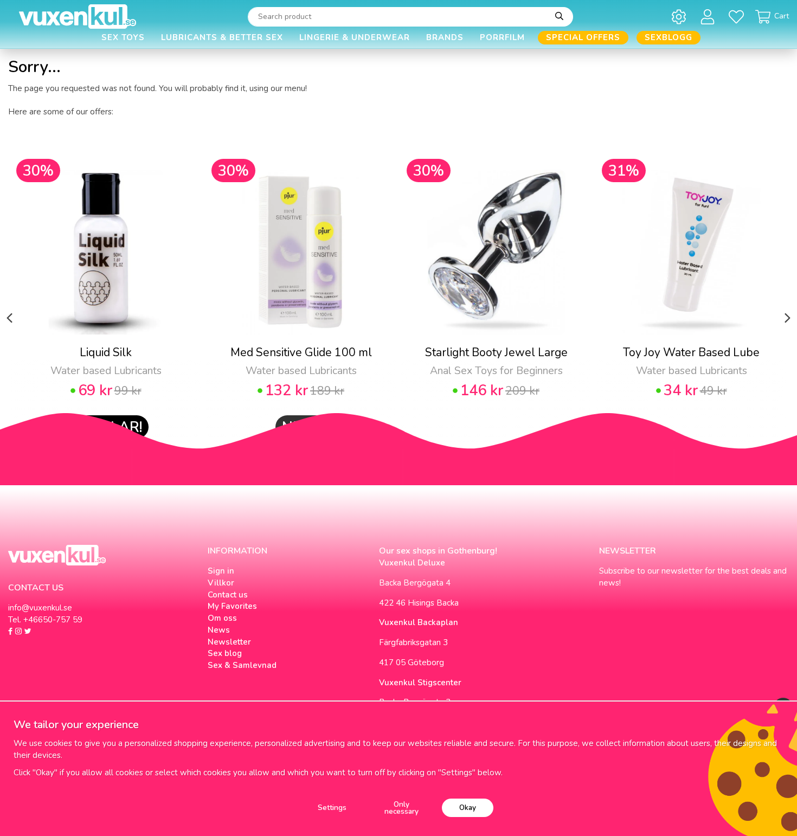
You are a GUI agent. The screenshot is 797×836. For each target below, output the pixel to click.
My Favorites (232, 606)
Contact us (228, 594)
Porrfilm (502, 37)
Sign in (221, 570)
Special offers (583, 37)
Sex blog (225, 653)
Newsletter (229, 641)
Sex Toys (123, 37)
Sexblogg (668, 37)
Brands (445, 37)
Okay (467, 807)
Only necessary (401, 808)
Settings (332, 807)
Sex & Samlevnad (242, 665)
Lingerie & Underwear (354, 37)
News (219, 630)
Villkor (221, 582)
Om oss (222, 618)
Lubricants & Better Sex (222, 37)
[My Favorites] (738, 16)
